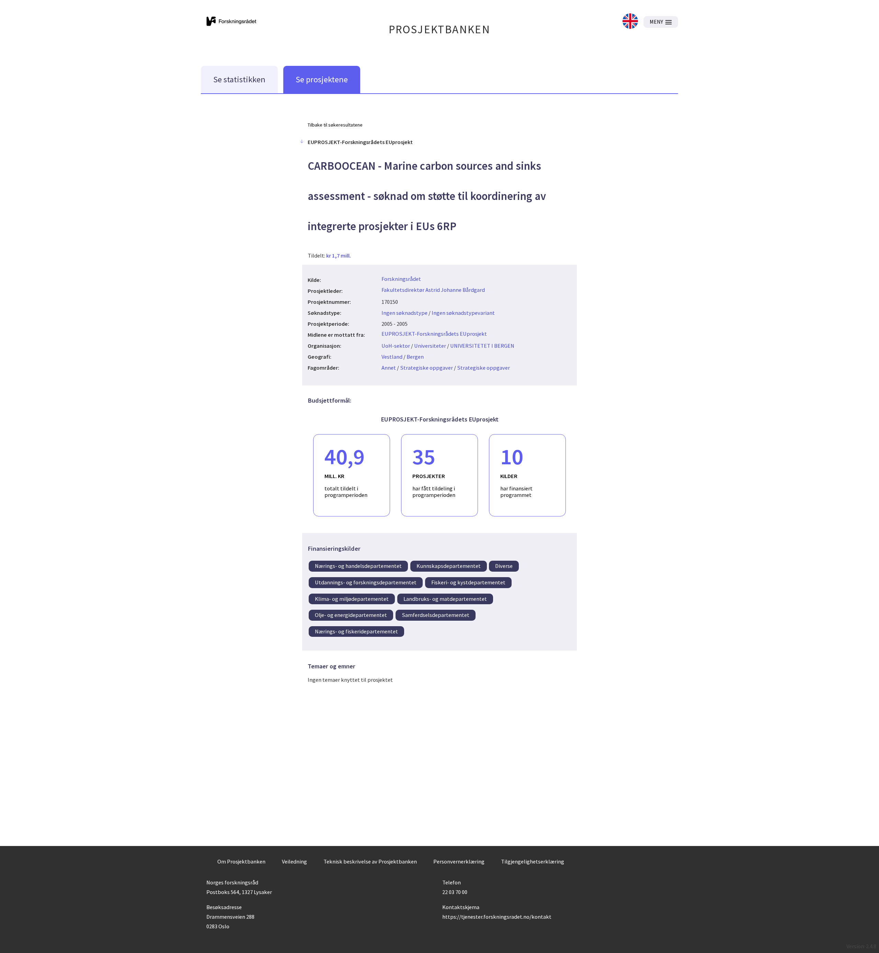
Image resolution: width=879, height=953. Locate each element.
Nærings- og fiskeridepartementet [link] (356, 631)
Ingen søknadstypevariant (463, 312)
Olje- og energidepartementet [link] (351, 614)
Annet (388, 367)
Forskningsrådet (401, 278)
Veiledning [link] (294, 861)
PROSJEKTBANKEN (440, 29)
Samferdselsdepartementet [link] (435, 614)
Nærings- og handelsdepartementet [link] (358, 565)
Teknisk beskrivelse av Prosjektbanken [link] (370, 861)
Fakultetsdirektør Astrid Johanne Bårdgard (433, 289)
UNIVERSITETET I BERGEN (482, 345)
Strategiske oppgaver (426, 367)
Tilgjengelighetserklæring (532, 861)
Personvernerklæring (458, 861)
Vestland (391, 356)
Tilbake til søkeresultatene (335, 125)
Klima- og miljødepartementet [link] (352, 598)
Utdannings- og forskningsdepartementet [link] (365, 582)
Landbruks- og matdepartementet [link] (445, 598)
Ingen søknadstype (404, 312)
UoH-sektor (395, 345)
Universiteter (430, 345)
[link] (630, 21)
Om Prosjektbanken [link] (241, 861)
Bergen (415, 356)
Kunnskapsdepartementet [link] (448, 565)
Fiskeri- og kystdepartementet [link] (468, 582)
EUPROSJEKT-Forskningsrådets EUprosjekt (434, 333)
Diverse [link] (504, 565)
